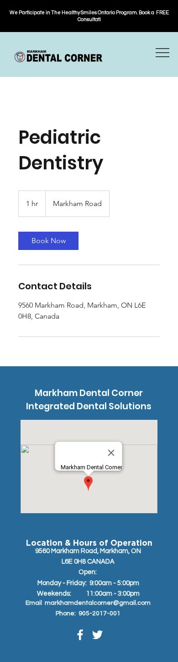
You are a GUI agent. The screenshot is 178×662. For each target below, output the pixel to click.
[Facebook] (80, 635)
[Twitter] (97, 635)
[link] (48, 241)
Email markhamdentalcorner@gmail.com (88, 603)
